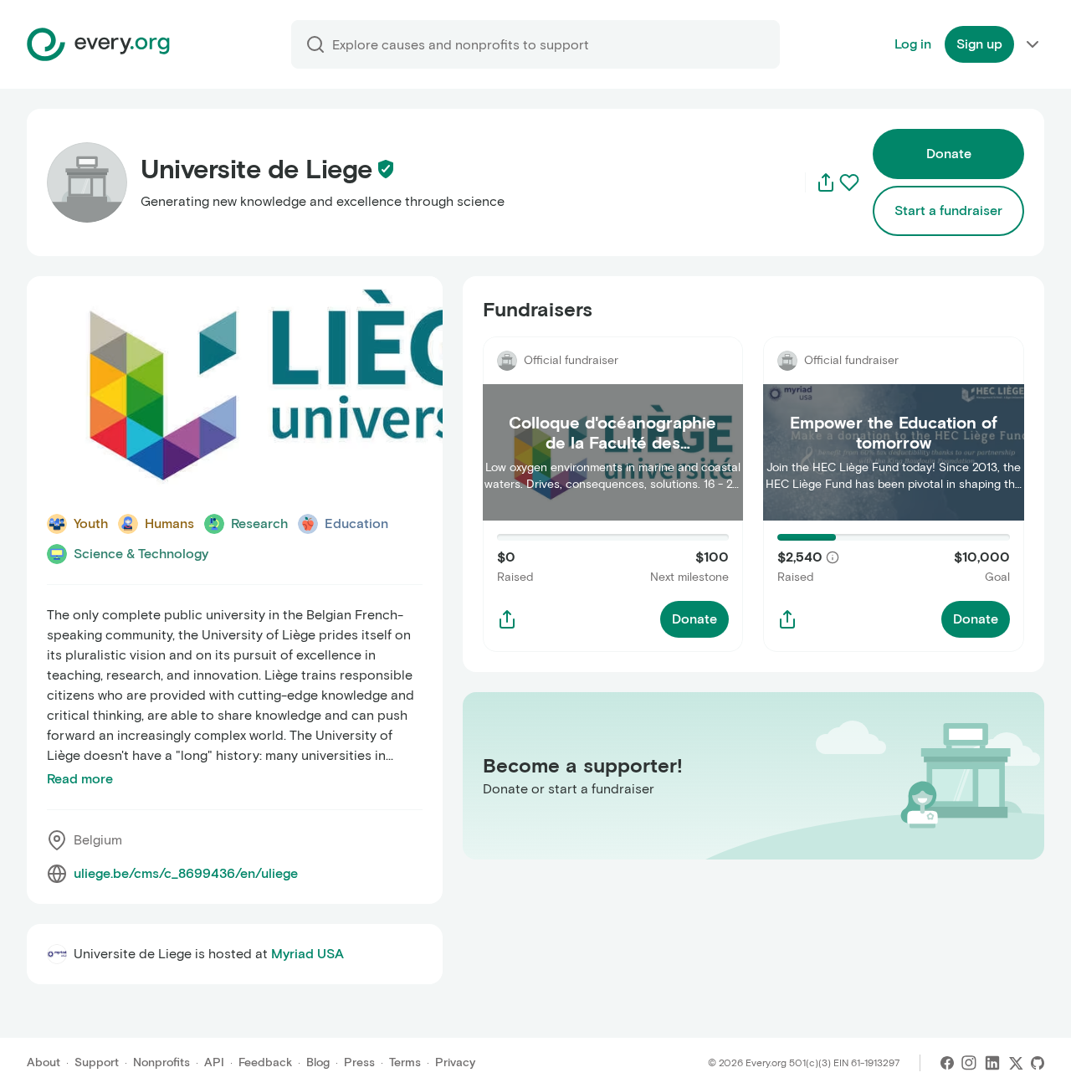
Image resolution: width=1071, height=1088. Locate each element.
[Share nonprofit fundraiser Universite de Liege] (507, 619)
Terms (405, 1062)
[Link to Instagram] (969, 1063)
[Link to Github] (1037, 1063)
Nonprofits (161, 1062)
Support (96, 1062)
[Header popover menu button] (1032, 44)
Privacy (455, 1062)
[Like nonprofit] (849, 182)
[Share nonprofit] (826, 182)
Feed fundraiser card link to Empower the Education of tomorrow (889, 356)
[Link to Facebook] (947, 1063)
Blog (318, 1062)
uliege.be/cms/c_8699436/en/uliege (186, 873)
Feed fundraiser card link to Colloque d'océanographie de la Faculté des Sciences (597, 366)
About (43, 1062)
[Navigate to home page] (98, 44)
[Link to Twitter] (1015, 1063)
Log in (912, 44)
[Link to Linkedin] (992, 1063)
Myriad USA (307, 954)
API (214, 1062)
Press (359, 1062)
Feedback (265, 1062)
